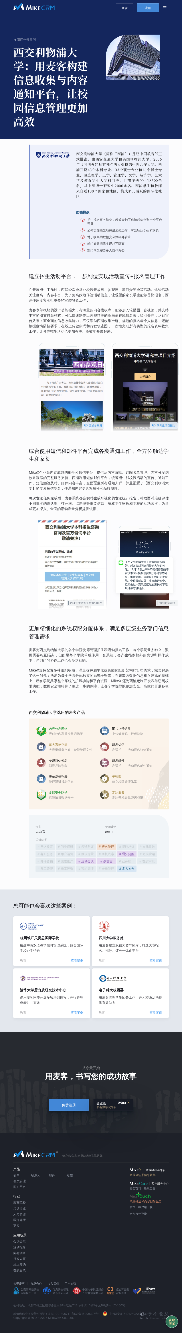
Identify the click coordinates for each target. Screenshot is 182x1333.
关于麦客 (19, 1283)
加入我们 (53, 1283)
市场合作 (36, 1283)
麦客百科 (135, 1188)
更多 (16, 1225)
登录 (124, 8)
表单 (16, 1175)
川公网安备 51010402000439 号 (129, 1313)
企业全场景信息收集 (143, 1175)
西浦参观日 (93, 425)
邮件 (52, 1175)
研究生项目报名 (163, 425)
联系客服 (149, 1188)
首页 (132, 1207)
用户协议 (70, 1283)
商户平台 (19, 1187)
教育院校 (19, 1202)
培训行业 (19, 1208)
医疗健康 (19, 1220)
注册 (148, 8)
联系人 (35, 1175)
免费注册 (69, 1105)
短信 (70, 1175)
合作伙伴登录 (138, 1213)
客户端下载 (145, 1207)
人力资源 (19, 1214)
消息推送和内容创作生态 (145, 1201)
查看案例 (77, 960)
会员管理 (19, 1181)
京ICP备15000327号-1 (86, 1313)
